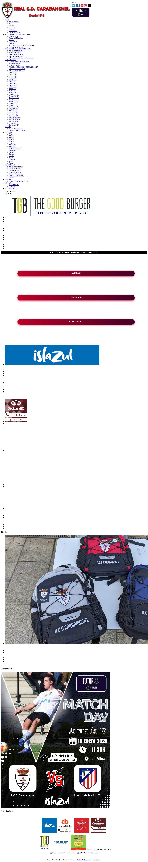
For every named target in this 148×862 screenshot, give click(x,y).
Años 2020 (12, 147)
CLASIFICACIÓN (76, 321)
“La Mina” (12, 27)
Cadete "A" (12, 80)
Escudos (11, 156)
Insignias (11, 157)
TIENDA (8, 179)
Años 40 (11, 134)
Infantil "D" (12, 92)
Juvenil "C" (12, 76)
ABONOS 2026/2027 (16, 128)
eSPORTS (8, 183)
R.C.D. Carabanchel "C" (17, 70)
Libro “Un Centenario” (16, 176)
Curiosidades (13, 31)
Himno (11, 29)
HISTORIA (8, 132)
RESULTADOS (76, 297)
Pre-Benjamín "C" (15, 121)
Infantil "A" (12, 87)
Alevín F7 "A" (13, 99)
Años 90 (11, 143)
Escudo (11, 25)
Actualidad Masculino (16, 38)
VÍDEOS (12, 186)
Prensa (11, 163)
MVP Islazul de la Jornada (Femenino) (21, 58)
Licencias (12, 159)
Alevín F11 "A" (14, 94)
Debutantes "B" (14, 125)
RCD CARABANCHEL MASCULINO (18, 34)
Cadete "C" (12, 83)
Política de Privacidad (84, 860)
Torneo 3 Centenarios (16, 174)
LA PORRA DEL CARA (17, 130)
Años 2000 (12, 145)
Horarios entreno (14, 65)
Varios (11, 161)
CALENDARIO (76, 273)
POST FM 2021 (14, 185)
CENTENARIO (10, 165)
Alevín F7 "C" (13, 103)
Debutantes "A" (14, 123)
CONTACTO (9, 188)
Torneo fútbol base (15, 168)
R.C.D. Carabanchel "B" (17, 69)
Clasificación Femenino (16, 54)
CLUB (7, 20)
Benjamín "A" (13, 107)
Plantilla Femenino (15, 52)
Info (10, 23)
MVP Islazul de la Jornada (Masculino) (21, 45)
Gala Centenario (14, 170)
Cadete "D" (12, 85)
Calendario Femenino (16, 56)
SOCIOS (8, 127)
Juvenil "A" (12, 72)
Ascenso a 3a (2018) (15, 148)
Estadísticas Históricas (16, 47)
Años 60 (11, 138)
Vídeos (11, 177)
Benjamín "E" (13, 114)
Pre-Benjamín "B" (15, 119)
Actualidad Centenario (16, 167)
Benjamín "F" (13, 116)
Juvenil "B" (12, 74)
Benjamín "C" (13, 110)
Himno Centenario (15, 172)
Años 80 (11, 141)
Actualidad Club (14, 22)
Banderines (12, 150)
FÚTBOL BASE (10, 60)
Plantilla (11, 40)
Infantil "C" (12, 90)
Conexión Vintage (14, 32)
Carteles (11, 152)
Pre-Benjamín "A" (15, 118)
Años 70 (11, 139)
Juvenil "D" (12, 78)
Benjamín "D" (13, 112)
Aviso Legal (97, 860)
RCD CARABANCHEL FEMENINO (17, 49)
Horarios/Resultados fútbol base (19, 61)
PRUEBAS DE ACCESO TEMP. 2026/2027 (23, 67)
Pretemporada (13, 36)
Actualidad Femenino (16, 51)
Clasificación (13, 41)
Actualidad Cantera (15, 63)
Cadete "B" (12, 81)
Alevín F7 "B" (13, 101)
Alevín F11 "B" (14, 96)
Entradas (11, 154)
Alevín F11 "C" (14, 98)
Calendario (12, 43)
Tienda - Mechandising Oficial (18, 181)
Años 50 (11, 136)
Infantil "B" (12, 89)
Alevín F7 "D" (13, 105)
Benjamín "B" (13, 109)
